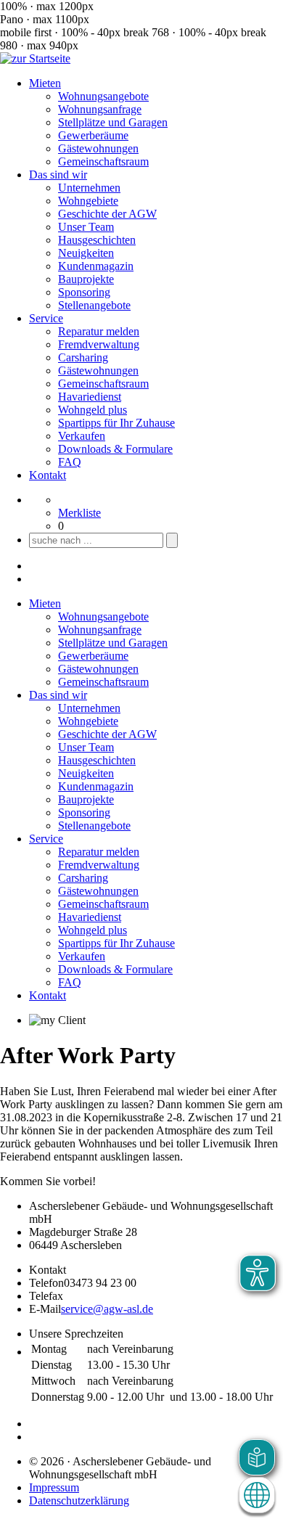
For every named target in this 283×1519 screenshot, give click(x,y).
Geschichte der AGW (107, 214)
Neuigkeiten (86, 253)
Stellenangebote (94, 305)
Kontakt (47, 475)
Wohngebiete (88, 201)
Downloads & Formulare (115, 449)
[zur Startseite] (35, 58)
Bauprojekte (86, 279)
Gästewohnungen (98, 148)
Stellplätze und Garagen (113, 122)
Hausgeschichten (97, 240)
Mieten (45, 83)
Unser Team (86, 227)
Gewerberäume (93, 135)
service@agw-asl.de (107, 1309)
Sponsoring (84, 292)
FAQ (69, 462)
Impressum (54, 1487)
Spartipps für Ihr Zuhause (116, 423)
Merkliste (79, 513)
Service (46, 318)
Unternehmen (89, 187)
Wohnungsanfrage (100, 109)
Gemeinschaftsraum (103, 161)
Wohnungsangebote (103, 96)
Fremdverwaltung (98, 344)
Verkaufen (81, 436)
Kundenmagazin (96, 266)
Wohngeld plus (92, 410)
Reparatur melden (98, 331)
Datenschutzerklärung (79, 1500)
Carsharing (83, 357)
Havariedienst (89, 396)
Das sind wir (58, 174)
